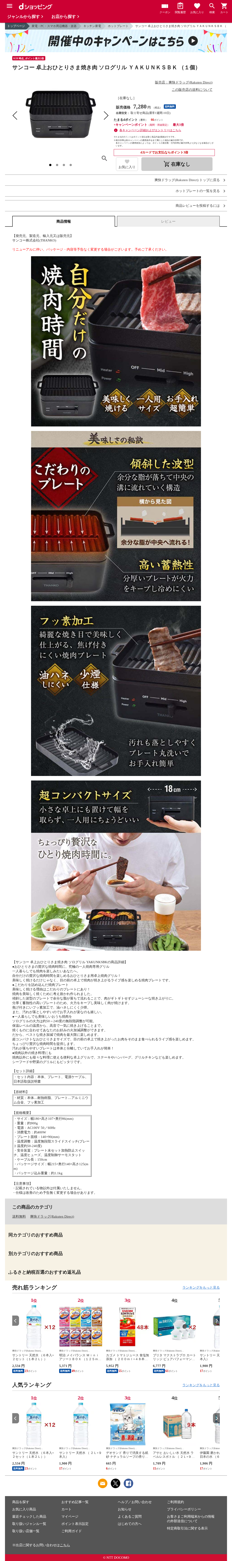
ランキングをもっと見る (201, 1287)
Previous (15, 1321)
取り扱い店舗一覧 (25, 1531)
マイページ (69, 1516)
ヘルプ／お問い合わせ (135, 1502)
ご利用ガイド (71, 1531)
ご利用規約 (175, 1502)
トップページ (16, 26)
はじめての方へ (130, 1524)
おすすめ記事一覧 (75, 1502)
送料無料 (19, 1216)
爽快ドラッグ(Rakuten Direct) (52, 1216)
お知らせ (124, 1509)
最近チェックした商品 (29, 1516)
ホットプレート (118, 26)
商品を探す (20, 1502)
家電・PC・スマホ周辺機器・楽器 (54, 26)
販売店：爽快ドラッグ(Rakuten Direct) (184, 82)
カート (66, 1509)
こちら (65, 1545)
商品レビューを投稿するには (198, 205)
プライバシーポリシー (184, 1509)
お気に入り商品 (24, 1509)
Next (216, 1321)
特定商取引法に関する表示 (187, 1528)
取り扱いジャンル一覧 (29, 1524)
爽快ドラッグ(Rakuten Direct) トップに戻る (187, 180)
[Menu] (9, 6)
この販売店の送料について (192, 89)
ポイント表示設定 (75, 1524)
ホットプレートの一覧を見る (198, 191)
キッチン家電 (92, 26)
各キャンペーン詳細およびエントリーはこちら (150, 130)
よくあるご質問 (130, 1516)
